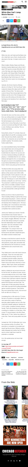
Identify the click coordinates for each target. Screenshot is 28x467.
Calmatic (7, 357)
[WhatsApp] (18, 20)
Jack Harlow (20, 357)
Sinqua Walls (11, 359)
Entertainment (9, 9)
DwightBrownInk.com (12, 352)
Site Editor (5, 17)
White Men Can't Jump (19, 359)
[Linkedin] (14, 461)
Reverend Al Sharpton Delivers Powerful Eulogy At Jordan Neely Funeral (7, 373)
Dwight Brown (13, 357)
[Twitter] (11, 20)
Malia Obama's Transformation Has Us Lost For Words (11, 402)
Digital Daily (4, 9)
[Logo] (14, 451)
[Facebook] (8, 20)
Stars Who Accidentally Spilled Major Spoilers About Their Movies (10, 421)
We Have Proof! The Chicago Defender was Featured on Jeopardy (21, 373)
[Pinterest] (15, 20)
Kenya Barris (4, 359)
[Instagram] (11, 461)
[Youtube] (20, 461)
